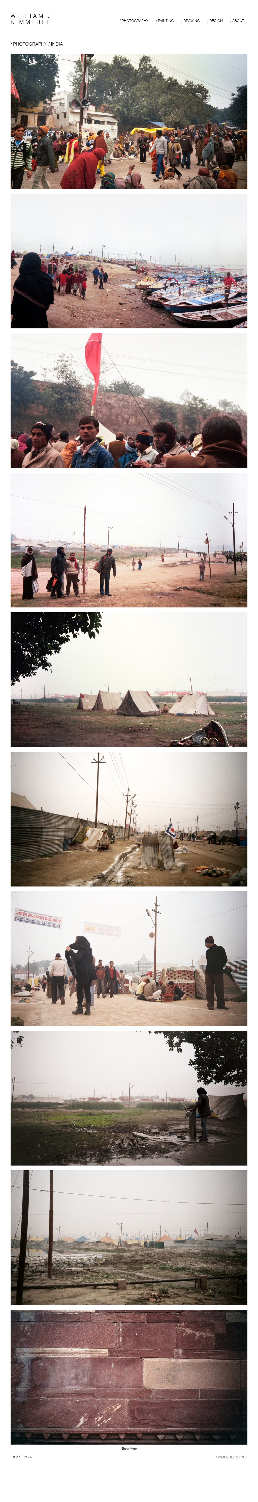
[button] (129, 121)
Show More (129, 1448)
